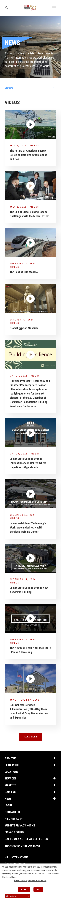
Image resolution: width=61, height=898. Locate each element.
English (12, 896)
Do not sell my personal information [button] (30, 880)
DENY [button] (38, 889)
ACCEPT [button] (24, 889)
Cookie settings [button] (9, 877)
